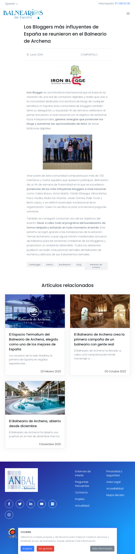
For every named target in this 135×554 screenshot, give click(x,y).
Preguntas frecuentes (82, 484)
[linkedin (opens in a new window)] (31, 504)
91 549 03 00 (122, 3)
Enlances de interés (83, 473)
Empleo (80, 499)
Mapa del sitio (115, 495)
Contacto (81, 492)
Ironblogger (34, 264)
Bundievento (65, 264)
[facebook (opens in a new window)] (9, 504)
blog (79, 264)
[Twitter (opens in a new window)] (20, 504)
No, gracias (45, 548)
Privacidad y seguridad (114, 473)
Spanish (10, 3)
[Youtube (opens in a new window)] (42, 504)
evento (49, 264)
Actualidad (82, 506)
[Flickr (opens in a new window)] (52, 504)
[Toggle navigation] (128, 13)
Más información (102, 548)
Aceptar (27, 548)
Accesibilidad (114, 488)
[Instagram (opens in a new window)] (9, 515)
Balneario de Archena (96, 266)
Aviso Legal (113, 482)
